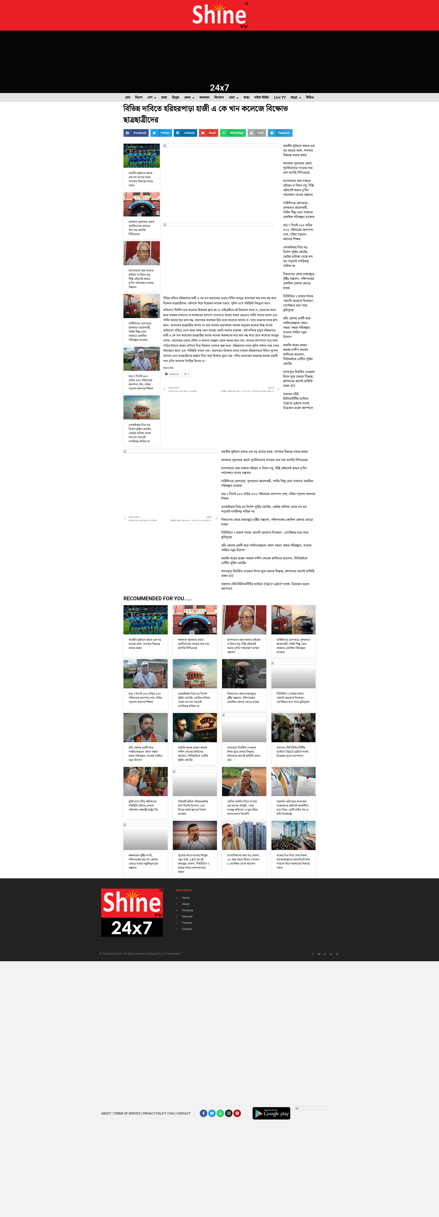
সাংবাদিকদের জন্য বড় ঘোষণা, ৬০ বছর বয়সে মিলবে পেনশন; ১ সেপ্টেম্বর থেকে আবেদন (243, 859)
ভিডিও (310, 97)
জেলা (187, 97)
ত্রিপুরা (175, 97)
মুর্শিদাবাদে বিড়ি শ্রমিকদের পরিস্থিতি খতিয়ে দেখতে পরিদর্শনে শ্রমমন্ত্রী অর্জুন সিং (143, 805)
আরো (294, 97)
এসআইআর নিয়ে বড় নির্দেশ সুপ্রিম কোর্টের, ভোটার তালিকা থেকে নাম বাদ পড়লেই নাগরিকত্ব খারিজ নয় (140, 433)
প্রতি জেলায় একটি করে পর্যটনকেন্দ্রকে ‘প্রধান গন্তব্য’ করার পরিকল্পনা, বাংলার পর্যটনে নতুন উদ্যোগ (297, 328)
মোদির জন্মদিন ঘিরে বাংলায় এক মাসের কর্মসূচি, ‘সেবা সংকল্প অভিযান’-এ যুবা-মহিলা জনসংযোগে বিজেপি (242, 807)
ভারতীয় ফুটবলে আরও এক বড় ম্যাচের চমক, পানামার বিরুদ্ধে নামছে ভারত (141, 179)
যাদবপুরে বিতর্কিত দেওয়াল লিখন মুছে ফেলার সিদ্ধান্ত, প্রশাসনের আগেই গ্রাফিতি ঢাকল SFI (299, 379)
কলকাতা (204, 97)
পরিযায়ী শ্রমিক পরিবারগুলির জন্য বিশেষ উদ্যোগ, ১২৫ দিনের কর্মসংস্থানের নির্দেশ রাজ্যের (193, 807)
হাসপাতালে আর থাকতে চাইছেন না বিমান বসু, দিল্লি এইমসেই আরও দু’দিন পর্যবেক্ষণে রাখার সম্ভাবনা (141, 279)
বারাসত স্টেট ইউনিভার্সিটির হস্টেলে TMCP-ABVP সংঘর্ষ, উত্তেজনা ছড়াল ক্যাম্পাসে (298, 401)
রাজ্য (164, 97)
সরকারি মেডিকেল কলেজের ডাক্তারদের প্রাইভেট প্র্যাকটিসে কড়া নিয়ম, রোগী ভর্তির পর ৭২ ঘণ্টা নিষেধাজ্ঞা (293, 807)
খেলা (232, 97)
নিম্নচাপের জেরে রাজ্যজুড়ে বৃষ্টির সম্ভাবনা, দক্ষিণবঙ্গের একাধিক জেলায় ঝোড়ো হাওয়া (299, 281)
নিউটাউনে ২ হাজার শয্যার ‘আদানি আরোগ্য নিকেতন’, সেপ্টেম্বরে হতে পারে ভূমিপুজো (299, 303)
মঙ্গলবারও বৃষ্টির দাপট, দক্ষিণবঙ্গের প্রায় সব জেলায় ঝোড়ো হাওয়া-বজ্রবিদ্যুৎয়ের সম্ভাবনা (143, 861)
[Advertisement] (219, 56)
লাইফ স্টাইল (261, 97)
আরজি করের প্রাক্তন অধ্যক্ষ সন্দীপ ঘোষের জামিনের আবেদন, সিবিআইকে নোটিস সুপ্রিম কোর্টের (298, 354)
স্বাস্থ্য (246, 97)
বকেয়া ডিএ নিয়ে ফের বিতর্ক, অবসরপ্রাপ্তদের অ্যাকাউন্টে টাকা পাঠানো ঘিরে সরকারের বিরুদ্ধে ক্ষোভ (293, 861)
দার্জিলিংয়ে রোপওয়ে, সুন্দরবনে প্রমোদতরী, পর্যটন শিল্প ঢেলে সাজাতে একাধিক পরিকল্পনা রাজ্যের (140, 331)
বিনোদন (219, 97)
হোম (127, 97)
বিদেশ (139, 97)
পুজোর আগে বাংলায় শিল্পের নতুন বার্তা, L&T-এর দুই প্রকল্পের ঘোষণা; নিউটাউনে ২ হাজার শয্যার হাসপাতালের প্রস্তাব (193, 863)
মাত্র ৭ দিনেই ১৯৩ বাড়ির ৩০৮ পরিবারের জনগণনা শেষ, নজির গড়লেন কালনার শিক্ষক (141, 382)
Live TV (280, 97)
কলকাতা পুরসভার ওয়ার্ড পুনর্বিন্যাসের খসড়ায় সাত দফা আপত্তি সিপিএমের (141, 228)
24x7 (219, 88)
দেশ (149, 97)
